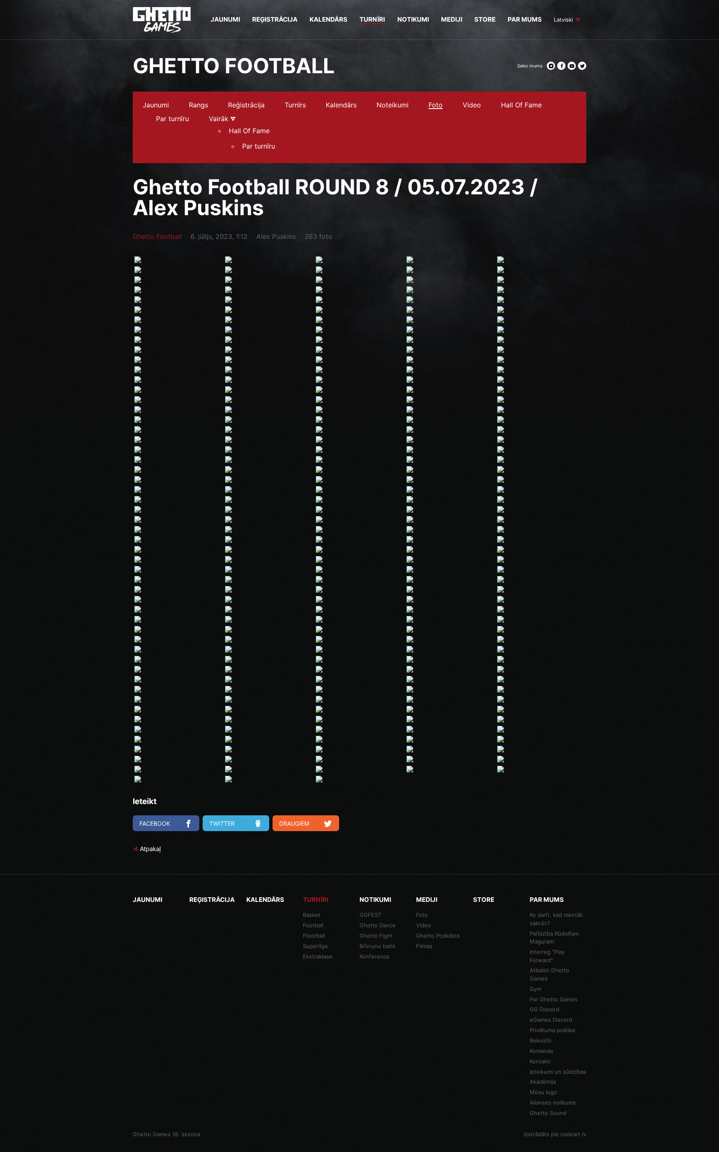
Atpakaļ (150, 849)
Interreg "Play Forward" (547, 955)
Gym (535, 989)
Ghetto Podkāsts (438, 935)
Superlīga (315, 946)
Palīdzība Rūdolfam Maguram (554, 937)
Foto (436, 105)
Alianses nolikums (553, 1102)
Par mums (547, 900)
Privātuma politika (552, 1030)
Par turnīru (172, 119)
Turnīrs (295, 105)
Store (483, 900)
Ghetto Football (157, 236)
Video (472, 105)
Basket (311, 914)
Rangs (198, 105)
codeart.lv (573, 1134)
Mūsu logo (543, 1092)
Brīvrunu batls (377, 946)
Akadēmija (543, 1081)
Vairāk (220, 119)
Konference (374, 956)
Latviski (563, 19)
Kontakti (540, 1061)
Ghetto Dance (378, 925)
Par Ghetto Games (554, 999)
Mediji (426, 900)
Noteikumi (393, 105)
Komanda (541, 1051)
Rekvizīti (540, 1040)
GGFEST (370, 914)
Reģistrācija (246, 105)
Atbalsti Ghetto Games (549, 974)
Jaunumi (156, 105)
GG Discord (544, 1009)
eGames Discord (551, 1019)
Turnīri (315, 900)
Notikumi (375, 900)
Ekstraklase (317, 956)
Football (313, 925)
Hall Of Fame (521, 105)
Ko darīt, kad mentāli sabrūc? (556, 918)
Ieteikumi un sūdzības (558, 1071)
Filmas (424, 946)
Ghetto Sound (548, 1113)
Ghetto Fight (376, 935)
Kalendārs (341, 105)
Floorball (314, 935)
